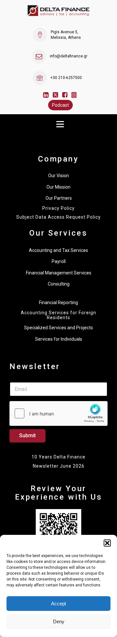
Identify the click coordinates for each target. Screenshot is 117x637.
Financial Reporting (58, 302)
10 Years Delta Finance (58, 456)
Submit (27, 435)
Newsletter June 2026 (58, 466)
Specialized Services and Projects (58, 327)
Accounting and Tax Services (58, 250)
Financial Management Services (58, 272)
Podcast (60, 105)
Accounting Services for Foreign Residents (58, 315)
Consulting (59, 284)
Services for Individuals (58, 339)
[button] (107, 543)
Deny (58, 621)
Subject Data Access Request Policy (58, 217)
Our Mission (58, 187)
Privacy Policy (58, 208)
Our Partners (59, 198)
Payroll (59, 261)
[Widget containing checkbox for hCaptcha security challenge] (58, 413)
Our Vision (58, 175)
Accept (58, 603)
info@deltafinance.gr (68, 56)
